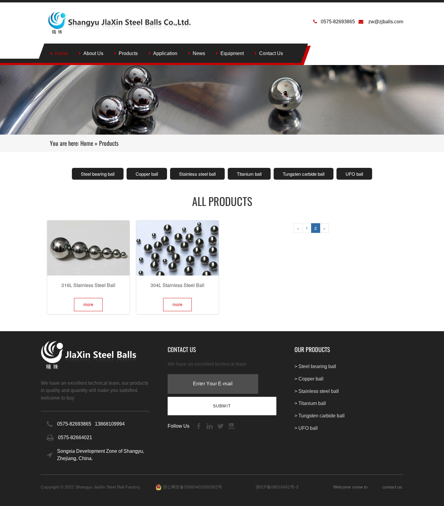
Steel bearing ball (97, 174)
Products (128, 53)
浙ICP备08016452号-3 (277, 487)
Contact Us (271, 53)
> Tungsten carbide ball (319, 415)
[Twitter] (221, 426)
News (199, 53)
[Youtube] (231, 426)
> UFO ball (306, 428)
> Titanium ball (310, 403)
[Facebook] (199, 426)
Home (61, 53)
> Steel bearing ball (315, 366)
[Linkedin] (210, 426)
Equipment (232, 53)
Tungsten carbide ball (303, 174)
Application (165, 53)
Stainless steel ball (197, 174)
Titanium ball (249, 174)
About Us (93, 53)
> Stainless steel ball (316, 391)
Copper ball (147, 174)
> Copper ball (308, 378)
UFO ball (354, 174)
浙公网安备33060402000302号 (192, 487)
